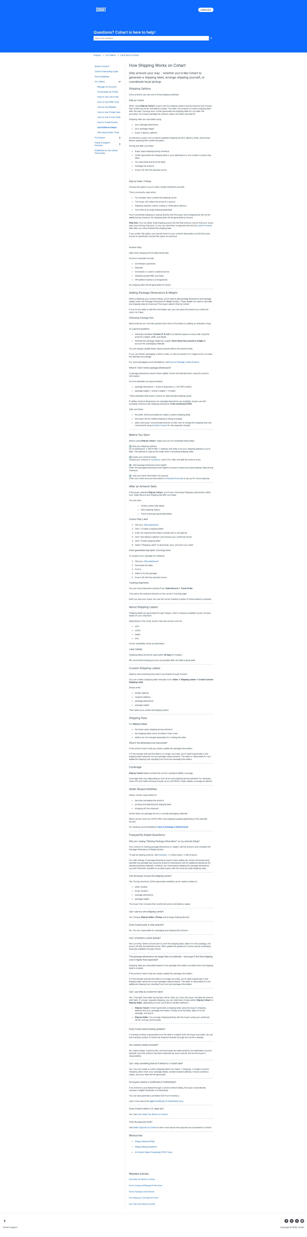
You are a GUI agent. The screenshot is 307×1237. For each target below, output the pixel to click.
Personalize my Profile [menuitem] (107, 92)
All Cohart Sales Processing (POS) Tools (153, 1152)
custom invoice (204, 225)
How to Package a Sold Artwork (141, 1192)
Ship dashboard (151, 525)
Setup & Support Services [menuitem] (102, 143)
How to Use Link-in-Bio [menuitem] (108, 97)
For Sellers (111, 55)
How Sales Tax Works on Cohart (142, 1179)
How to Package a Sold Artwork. (184, 362)
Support (97, 55)
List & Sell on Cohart (129, 55)
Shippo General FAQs (145, 1141)
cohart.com (206, 10)
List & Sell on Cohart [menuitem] (107, 127)
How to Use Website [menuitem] (106, 107)
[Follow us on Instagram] (292, 1221)
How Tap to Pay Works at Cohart (142, 1204)
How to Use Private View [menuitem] (108, 112)
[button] (120, 81)
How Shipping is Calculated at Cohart (143, 1198)
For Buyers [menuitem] (100, 137)
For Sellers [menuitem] (100, 81)
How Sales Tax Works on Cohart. (152, 1114)
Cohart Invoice (160, 425)
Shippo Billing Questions (146, 1147)
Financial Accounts (174, 478)
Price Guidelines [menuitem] (102, 76)
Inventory (155, 459)
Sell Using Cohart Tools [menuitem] (108, 132)
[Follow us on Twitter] (297, 1221)
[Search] (211, 38)
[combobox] (151, 38)
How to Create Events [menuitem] (107, 122)
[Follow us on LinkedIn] (302, 1221)
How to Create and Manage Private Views (145, 1185)
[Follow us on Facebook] (286, 1221)
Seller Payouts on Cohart (145, 1127)
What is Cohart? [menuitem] (102, 66)
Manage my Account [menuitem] (106, 87)
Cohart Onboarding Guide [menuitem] (106, 71)
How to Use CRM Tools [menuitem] (108, 102)
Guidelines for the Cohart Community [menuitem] (106, 151)
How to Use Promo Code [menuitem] (108, 117)
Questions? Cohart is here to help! (125, 32)
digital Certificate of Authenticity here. (167, 1101)
